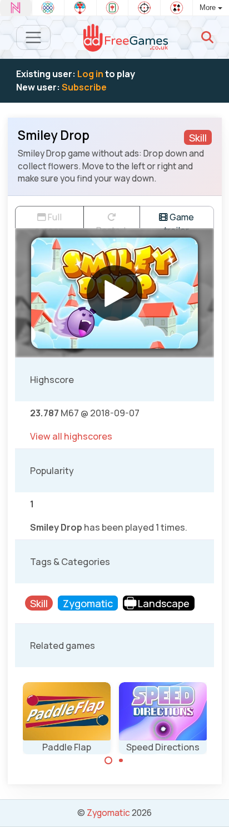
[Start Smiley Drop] (114, 293)
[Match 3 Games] (48, 7)
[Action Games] (144, 7)
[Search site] (207, 37)
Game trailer (179, 219)
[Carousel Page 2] (121, 760)
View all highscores (71, 436)
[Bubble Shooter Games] (80, 7)
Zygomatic (108, 812)
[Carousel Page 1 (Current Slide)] (108, 760)
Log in (90, 74)
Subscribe (84, 87)
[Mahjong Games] (112, 7)
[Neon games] (15, 7)
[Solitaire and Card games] (176, 7)
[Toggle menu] (33, 37)
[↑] (212, 805)
